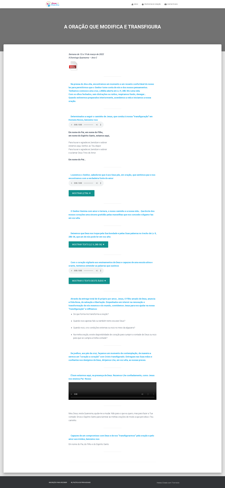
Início (136, 4)
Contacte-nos (172, 4)
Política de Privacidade (82, 482)
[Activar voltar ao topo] (220, 483)
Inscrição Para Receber (58, 482)
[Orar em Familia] (52, 4)
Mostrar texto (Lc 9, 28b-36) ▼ (88, 244)
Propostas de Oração (152, 4)
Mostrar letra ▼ (81, 193)
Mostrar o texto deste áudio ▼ (89, 281)
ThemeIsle (175, 483)
